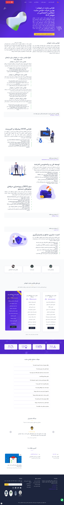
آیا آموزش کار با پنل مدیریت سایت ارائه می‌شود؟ (41, 391)
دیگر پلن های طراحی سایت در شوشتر (31, 334)
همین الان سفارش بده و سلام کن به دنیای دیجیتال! (43, 34)
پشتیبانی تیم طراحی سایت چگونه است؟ (42, 406)
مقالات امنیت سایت (37, 481)
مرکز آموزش (29, 485)
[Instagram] (13, 487)
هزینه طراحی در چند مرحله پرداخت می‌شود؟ (41, 402)
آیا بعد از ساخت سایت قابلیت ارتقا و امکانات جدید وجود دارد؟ (39, 372)
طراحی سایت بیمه (55, 456)
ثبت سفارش (13, 326)
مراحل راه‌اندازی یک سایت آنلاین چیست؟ (42, 383)
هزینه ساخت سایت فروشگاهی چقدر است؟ (41, 387)
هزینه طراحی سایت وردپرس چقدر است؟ (42, 369)
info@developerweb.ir (52, 489)
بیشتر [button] (25, 2)
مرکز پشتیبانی (28, 483)
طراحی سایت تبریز (51, 2)
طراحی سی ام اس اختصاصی (34, 456)
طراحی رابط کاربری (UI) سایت (43, 376)
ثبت (6, 484)
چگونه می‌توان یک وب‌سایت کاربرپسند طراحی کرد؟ (40, 365)
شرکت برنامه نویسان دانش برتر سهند (28, 502)
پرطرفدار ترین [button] (36, 2)
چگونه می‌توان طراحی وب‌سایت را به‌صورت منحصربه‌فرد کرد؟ (39, 380)
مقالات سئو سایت (37, 484)
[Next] (53, 432)
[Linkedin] (15, 487)
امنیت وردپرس (56, 229)
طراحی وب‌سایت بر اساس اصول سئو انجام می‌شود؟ (40, 395)
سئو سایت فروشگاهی (55, 216)
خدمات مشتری (9, 2)
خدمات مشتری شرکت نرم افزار (27, 481)
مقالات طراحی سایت (37, 486)
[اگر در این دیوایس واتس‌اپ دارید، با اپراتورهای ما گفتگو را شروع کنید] (62, 500)
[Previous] (11, 432)
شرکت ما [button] (30, 2)
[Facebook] (20, 487)
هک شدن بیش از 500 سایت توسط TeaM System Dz (50, 159)
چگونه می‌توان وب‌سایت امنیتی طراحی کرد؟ (41, 398)
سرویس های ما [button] (43, 2)
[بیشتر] (13, 272)
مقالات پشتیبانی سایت (36, 482)
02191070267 (57, 115)
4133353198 (52, 115)
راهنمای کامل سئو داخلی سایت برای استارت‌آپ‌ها (15, 465)
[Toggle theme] (1, 503)
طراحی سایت (29, 487)
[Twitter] (18, 487)
